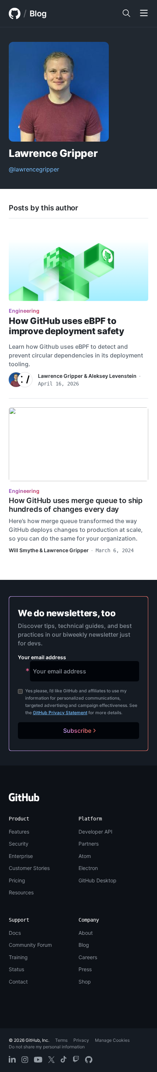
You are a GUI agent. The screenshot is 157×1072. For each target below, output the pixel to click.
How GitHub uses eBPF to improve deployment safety (66, 326)
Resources (21, 892)
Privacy (81, 1040)
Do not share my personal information (47, 1046)
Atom (84, 856)
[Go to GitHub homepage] (24, 799)
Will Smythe (23, 550)
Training (18, 957)
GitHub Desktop (97, 880)
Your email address (42, 657)
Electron (88, 868)
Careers (87, 957)
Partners (88, 843)
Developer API (95, 831)
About (85, 933)
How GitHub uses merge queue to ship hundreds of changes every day (76, 505)
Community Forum (30, 945)
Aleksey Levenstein (112, 376)
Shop (84, 981)
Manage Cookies (112, 1040)
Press (85, 969)
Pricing (17, 880)
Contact (18, 981)
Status (16, 969)
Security (18, 843)
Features (19, 831)
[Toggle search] (126, 13)
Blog (38, 13)
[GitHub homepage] (14, 13)
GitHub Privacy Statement (60, 712)
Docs (15, 933)
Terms (61, 1040)
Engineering (24, 311)
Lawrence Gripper (60, 376)
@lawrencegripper (34, 169)
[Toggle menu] (144, 13)
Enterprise (21, 856)
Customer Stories (29, 868)
